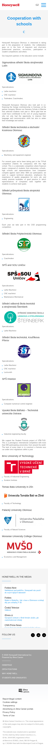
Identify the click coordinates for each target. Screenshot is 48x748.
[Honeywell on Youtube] (38, 635)
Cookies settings (10, 702)
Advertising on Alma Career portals (18, 709)
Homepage (7, 665)
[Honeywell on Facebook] (33, 635)
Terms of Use (9, 715)
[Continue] (24, 31)
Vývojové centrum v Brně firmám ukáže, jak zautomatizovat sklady (22, 619)
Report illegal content (12, 699)
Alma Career (18, 657)
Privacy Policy (9, 712)
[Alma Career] (24, 691)
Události (8, 610)
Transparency (9, 705)
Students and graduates (14, 678)
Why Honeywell (9, 674)
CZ (37, 5)
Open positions (9, 669)
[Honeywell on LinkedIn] (44, 635)
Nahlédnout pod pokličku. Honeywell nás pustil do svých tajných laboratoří (23, 591)
